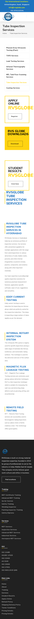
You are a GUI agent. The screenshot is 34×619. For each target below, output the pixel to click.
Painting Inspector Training (12, 510)
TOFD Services (12, 56)
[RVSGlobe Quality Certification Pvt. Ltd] (8, 16)
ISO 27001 (6, 567)
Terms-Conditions (9, 608)
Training (5, 590)
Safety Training (8, 504)
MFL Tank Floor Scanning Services (16, 75)
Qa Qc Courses (7, 501)
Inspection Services (9, 530)
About (4, 587)
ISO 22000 (6, 558)
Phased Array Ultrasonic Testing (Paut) (16, 49)
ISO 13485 (6, 552)
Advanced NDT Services (11, 533)
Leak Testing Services (15, 61)
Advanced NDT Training (11, 498)
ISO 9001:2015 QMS (9, 570)
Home (5, 33)
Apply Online (7, 599)
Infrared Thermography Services (15, 68)
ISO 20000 (6, 564)
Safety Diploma (8, 513)
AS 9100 (5, 561)
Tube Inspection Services (16, 82)
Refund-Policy (7, 602)
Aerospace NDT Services (11, 539)
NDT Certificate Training (11, 495)
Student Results (8, 596)
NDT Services (7, 527)
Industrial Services (9, 536)
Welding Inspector (9, 507)
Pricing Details (7, 611)
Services (5, 593)
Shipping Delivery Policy (11, 605)
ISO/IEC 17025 (7, 555)
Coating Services (13, 88)
